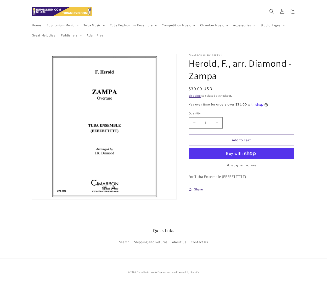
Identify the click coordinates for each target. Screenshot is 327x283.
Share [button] (198, 189)
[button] (62, 25)
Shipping (195, 95)
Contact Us (199, 242)
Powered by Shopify (187, 272)
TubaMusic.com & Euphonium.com (156, 272)
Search (124, 242)
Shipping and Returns (151, 242)
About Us (179, 242)
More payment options (241, 165)
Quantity (195, 113)
